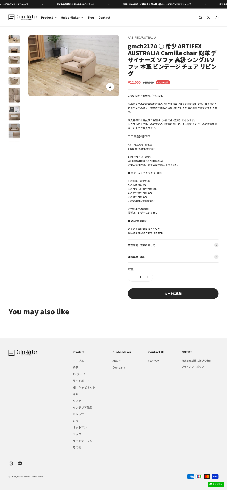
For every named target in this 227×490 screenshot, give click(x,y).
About (116, 361)
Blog (90, 17)
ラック (77, 434)
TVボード (79, 374)
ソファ (77, 401)
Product (47, 17)
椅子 (75, 367)
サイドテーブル (82, 441)
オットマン (80, 427)
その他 (77, 447)
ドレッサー (80, 414)
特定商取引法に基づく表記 (196, 360)
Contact (104, 17)
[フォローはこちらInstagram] (11, 463)
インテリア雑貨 (83, 407)
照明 (75, 394)
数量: (131, 269)
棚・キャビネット (84, 387)
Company (118, 367)
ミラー (77, 421)
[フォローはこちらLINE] (20, 463)
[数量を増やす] (148, 277)
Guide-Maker (70, 17)
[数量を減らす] (133, 277)
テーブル (78, 361)
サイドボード (81, 380)
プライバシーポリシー (194, 366)
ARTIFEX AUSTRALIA (142, 37)
